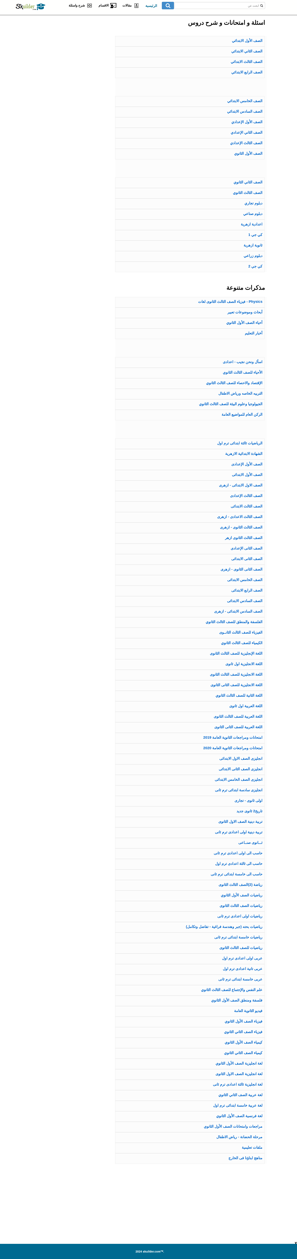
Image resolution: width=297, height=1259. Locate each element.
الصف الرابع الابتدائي (246, 72)
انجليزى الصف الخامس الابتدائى (238, 779)
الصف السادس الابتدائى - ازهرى (238, 611)
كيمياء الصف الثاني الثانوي (243, 1053)
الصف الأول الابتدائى (247, 475)
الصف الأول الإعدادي (246, 122)
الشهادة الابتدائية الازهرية (243, 454)
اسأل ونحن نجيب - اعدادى (242, 362)
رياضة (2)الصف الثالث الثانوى (240, 885)
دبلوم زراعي (253, 256)
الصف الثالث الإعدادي (246, 143)
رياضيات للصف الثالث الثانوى (240, 948)
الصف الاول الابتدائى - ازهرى (240, 485)
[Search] (168, 5)
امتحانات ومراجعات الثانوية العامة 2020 (232, 748)
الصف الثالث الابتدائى (246, 506)
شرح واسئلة (77, 5)
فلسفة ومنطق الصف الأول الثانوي (236, 1000)
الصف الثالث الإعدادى (246, 496)
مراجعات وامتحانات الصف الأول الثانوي (233, 1126)
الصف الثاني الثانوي (248, 182)
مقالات (127, 5)
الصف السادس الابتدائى (244, 601)
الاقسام (104, 5)
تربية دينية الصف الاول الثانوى (240, 822)
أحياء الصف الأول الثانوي (244, 323)
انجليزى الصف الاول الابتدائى (240, 758)
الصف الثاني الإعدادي (246, 132)
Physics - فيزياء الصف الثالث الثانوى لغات (230, 302)
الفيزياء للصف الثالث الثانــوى (240, 632)
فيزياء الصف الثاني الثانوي (243, 1032)
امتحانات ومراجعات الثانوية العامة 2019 (232, 737)
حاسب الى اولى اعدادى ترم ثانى (238, 853)
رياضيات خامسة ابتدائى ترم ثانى (238, 937)
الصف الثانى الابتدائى (246, 559)
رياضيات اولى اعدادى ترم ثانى (239, 916)
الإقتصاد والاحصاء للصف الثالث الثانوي (234, 383)
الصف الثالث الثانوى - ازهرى (241, 527)
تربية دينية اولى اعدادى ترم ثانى (238, 832)
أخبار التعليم (253, 333)
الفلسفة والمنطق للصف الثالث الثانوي (234, 622)
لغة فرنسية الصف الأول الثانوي (239, 1116)
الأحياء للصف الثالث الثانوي (242, 372)
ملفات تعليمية (252, 1147)
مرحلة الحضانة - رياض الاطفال (239, 1137)
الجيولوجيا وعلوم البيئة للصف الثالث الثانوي (230, 404)
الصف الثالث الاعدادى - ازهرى (239, 517)
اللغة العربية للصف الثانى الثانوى (238, 727)
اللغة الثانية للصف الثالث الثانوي (239, 695)
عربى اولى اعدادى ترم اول (242, 958)
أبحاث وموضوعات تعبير (244, 312)
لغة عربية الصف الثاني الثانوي (240, 1095)
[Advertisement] (66, 40)
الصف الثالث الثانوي (247, 193)
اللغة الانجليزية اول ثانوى (243, 664)
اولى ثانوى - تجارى (248, 800)
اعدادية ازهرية (251, 224)
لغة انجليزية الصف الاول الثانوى (239, 1074)
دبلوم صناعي (252, 214)
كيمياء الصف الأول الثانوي (243, 1042)
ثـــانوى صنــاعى (250, 843)
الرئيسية (151, 6)
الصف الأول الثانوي (248, 153)
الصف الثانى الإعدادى (246, 548)
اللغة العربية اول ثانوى (245, 706)
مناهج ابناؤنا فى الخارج (245, 1158)
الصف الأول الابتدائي (247, 41)
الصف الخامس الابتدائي (244, 101)
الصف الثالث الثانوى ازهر (243, 538)
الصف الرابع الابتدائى (246, 590)
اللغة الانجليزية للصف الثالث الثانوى (236, 674)
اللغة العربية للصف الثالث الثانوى (238, 716)
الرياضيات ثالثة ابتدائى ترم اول (239, 443)
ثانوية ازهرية (253, 245)
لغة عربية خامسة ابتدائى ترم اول (237, 1105)
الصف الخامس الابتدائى (244, 580)
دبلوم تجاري (253, 203)
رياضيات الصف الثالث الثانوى (241, 906)
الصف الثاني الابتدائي (246, 51)
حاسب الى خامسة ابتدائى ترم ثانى (236, 874)
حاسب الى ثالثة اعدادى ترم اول (238, 864)
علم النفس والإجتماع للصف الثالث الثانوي (231, 990)
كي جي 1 (255, 235)
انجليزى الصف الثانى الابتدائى (240, 769)
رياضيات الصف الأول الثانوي (241, 895)
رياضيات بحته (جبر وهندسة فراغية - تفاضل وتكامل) (224, 927)
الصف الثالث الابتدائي (246, 62)
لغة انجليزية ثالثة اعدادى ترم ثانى (237, 1084)
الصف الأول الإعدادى (246, 464)
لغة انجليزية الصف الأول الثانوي (239, 1063)
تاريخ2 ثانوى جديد (249, 811)
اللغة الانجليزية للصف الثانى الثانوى (236, 685)
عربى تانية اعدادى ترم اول (242, 969)
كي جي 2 (255, 266)
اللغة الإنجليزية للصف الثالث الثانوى (236, 653)
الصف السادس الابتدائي (244, 111)
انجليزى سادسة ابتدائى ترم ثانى (238, 790)
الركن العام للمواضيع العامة (242, 414)
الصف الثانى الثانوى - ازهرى (241, 569)
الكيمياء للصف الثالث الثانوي (241, 643)
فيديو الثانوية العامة (248, 1011)
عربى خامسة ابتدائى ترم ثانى (240, 979)
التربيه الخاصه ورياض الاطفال (240, 393)
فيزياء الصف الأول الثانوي (243, 1021)
